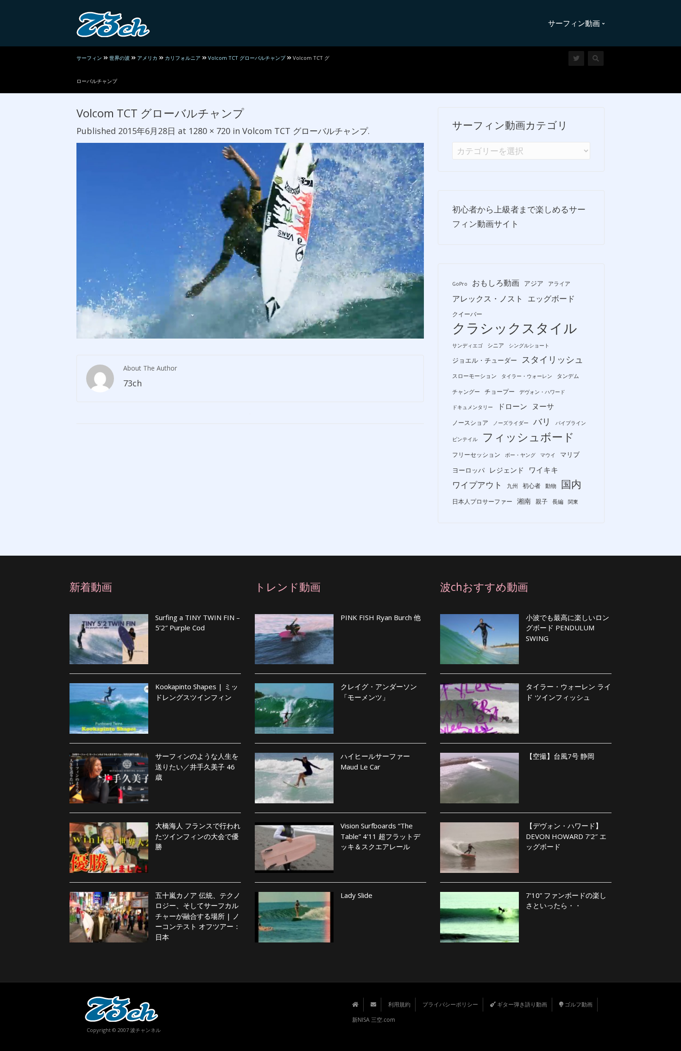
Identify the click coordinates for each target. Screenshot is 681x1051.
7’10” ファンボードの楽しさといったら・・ (566, 900)
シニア (495, 345)
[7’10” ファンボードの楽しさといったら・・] (479, 917)
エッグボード (551, 298)
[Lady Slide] (294, 917)
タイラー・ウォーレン (526, 376)
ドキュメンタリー (472, 407)
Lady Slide (356, 895)
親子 (542, 501)
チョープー (500, 391)
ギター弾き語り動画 (521, 1004)
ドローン (512, 406)
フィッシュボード (528, 437)
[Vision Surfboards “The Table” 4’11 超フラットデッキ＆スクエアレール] (294, 847)
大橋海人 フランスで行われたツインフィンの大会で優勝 (197, 836)
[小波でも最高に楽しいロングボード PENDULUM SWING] (479, 639)
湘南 (524, 501)
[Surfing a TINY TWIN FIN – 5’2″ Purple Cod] (108, 639)
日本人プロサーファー (482, 501)
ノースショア (470, 422)
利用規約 (399, 1004)
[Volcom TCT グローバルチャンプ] (250, 239)
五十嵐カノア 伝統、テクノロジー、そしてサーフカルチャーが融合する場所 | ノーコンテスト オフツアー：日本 (197, 916)
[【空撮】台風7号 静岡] (479, 778)
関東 (573, 502)
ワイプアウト (477, 484)
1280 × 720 (209, 130)
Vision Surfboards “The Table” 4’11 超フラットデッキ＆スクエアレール (380, 836)
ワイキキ (543, 470)
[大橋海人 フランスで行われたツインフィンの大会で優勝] (108, 847)
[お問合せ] (373, 1004)
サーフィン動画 (575, 23)
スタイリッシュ (552, 359)
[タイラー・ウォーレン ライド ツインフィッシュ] (479, 708)
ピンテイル (465, 439)
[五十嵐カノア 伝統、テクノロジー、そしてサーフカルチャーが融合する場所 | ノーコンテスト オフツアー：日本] (108, 917)
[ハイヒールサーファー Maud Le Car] (294, 778)
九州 (512, 486)
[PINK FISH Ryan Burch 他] (294, 639)
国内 (571, 484)
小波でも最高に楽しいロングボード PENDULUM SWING (567, 628)
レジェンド (506, 469)
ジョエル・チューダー (484, 360)
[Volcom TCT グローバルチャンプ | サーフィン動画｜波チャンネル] (113, 23)
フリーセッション (476, 454)
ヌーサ (543, 406)
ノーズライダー (511, 423)
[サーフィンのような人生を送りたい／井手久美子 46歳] (108, 778)
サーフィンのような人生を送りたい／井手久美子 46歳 (197, 766)
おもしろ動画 (495, 282)
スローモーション (474, 376)
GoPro (459, 284)
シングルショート (529, 345)
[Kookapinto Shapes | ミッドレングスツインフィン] (108, 708)
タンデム (568, 376)
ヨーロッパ (468, 470)
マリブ (570, 454)
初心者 (532, 485)
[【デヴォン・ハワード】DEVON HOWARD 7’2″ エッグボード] (479, 847)
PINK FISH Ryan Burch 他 (380, 617)
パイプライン (570, 423)
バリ (542, 422)
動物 (550, 486)
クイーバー (467, 314)
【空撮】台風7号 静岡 (560, 756)
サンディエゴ (467, 345)
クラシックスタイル (514, 328)
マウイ (547, 455)
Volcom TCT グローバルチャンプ (305, 130)
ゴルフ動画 (578, 1004)
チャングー (466, 392)
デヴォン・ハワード (542, 392)
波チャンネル (145, 1029)
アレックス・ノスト (487, 298)
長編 (557, 502)
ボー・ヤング (520, 455)
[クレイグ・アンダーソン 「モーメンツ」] (294, 708)
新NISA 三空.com (373, 1020)
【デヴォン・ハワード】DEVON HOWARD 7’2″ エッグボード (566, 836)
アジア (533, 283)
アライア (559, 284)
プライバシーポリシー (450, 1004)
